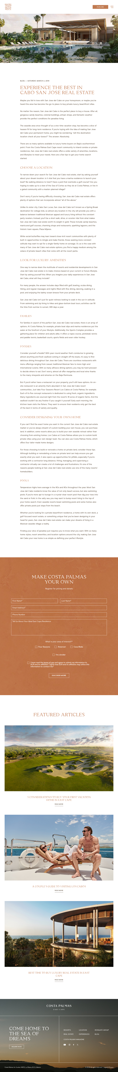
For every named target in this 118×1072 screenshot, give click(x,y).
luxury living (69, 214)
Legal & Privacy (108, 1067)
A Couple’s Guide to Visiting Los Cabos (59, 886)
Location (83, 1030)
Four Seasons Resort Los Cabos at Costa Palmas (63, 389)
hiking (23, 289)
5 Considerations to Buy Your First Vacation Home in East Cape (59, 799)
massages (41, 289)
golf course (83, 182)
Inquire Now (17, 1047)
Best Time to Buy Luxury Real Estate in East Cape (59, 974)
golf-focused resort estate (32, 516)
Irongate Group (102, 1030)
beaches (39, 115)
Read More (59, 804)
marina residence (75, 178)
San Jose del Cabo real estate (44, 151)
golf (70, 285)
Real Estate (69, 1034)
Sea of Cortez (58, 185)
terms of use (49, 662)
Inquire (100, 7)
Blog (97, 1034)
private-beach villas (37, 251)
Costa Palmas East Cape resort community (53, 147)
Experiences (84, 1034)
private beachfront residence (59, 513)
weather (88, 115)
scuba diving (86, 285)
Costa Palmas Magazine (74, 1039)
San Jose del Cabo (53, 100)
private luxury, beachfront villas (80, 104)
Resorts (67, 1030)
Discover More (59, 675)
